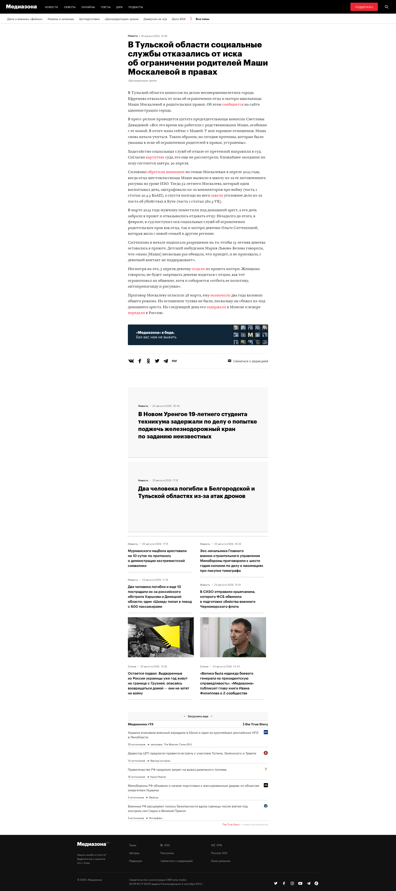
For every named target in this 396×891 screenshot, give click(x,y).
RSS (166, 845)
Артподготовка (89, 18)
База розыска (220, 860)
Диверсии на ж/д (155, 18)
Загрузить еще (198, 716)
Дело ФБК (179, 18)
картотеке (155, 157)
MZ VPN (216, 845)
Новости (51, 7)
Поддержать (364, 7)
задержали (216, 307)
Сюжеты (70, 7)
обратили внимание (166, 172)
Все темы (202, 19)
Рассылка (167, 852)
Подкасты (135, 7)
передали (136, 313)
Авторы (134, 852)
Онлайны (88, 7)
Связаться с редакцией (250, 360)
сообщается (233, 104)
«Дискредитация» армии (122, 18)
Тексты (106, 7)
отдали (198, 269)
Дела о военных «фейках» (25, 18)
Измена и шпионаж (61, 18)
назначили (220, 295)
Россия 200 (219, 852)
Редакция (135, 860)
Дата (119, 7)
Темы (132, 845)
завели (217, 195)
